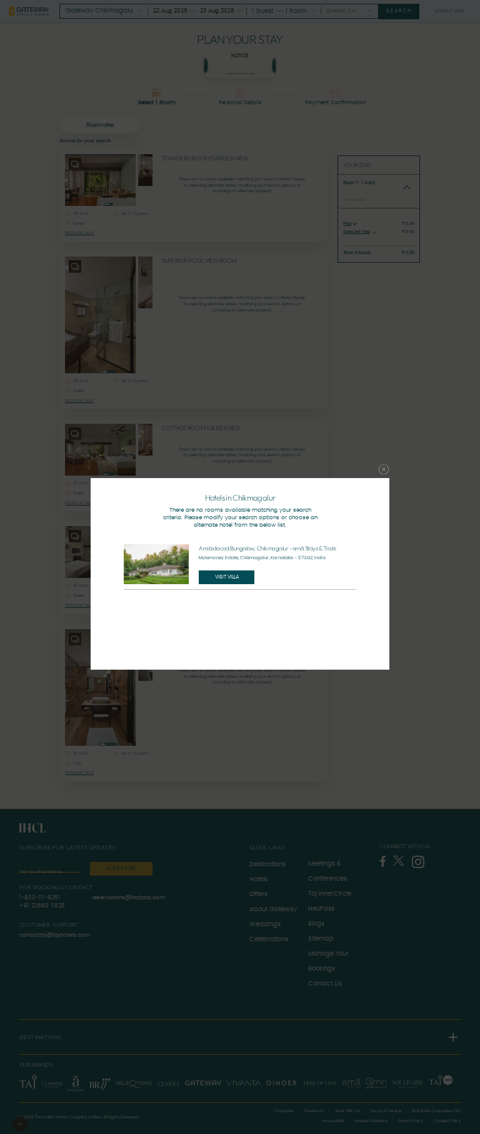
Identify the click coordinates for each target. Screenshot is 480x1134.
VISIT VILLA (227, 577)
